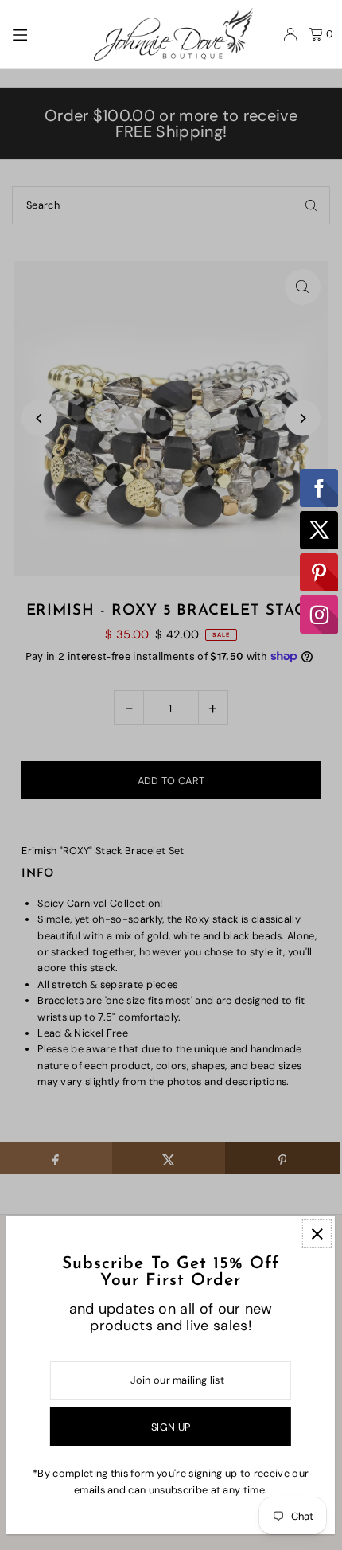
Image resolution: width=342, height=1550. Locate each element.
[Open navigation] (45, 33)
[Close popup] (317, 1233)
